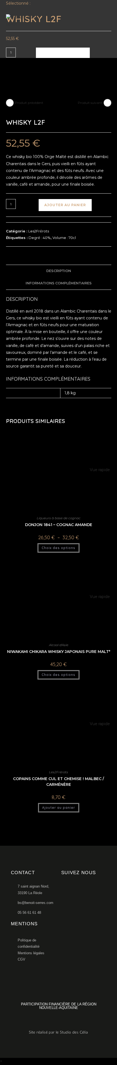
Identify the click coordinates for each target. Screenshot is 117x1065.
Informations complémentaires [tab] (59, 283)
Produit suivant (90, 103)
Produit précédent (29, 103)
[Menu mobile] (107, 21)
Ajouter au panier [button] (58, 808)
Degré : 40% (40, 237)
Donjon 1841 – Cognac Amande (58, 524)
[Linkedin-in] (82, 888)
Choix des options (58, 548)
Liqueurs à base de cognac (59, 518)
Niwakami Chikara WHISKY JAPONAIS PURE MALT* (58, 651)
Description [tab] (58, 271)
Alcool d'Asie (58, 645)
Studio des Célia (74, 1032)
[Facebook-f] (63, 888)
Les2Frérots (38, 231)
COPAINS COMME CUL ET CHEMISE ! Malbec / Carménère (58, 781)
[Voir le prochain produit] (107, 103)
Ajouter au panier (63, 53)
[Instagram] (73, 888)
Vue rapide (99, 469)
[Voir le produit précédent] (10, 103)
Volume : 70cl (64, 237)
